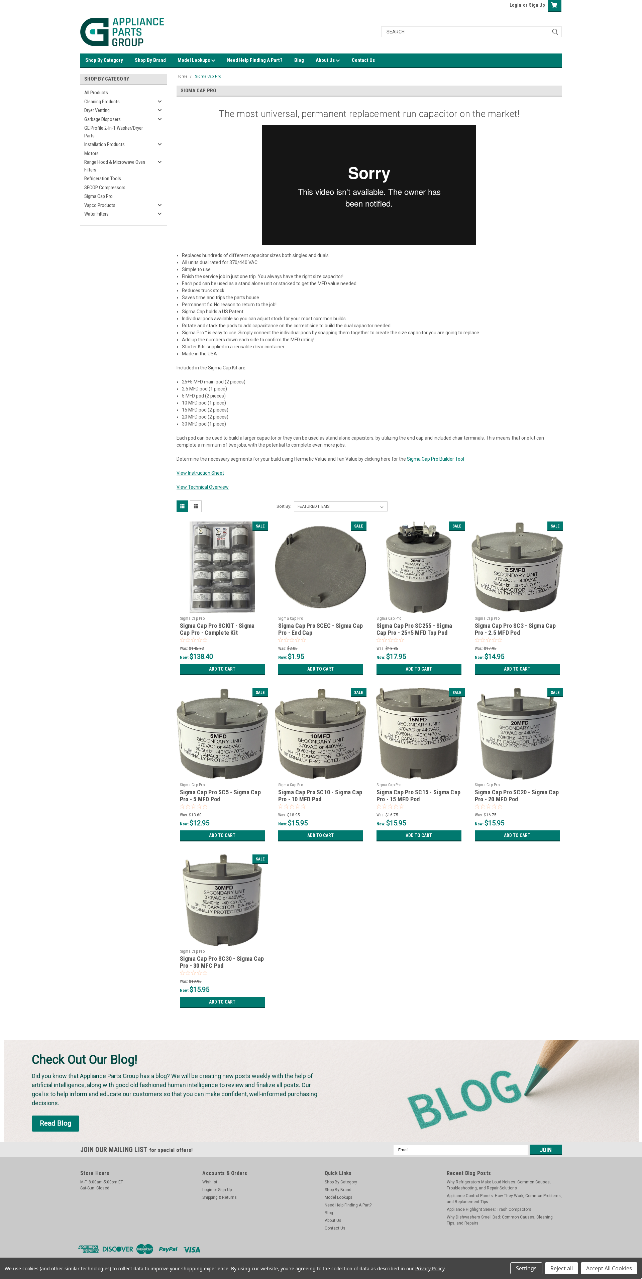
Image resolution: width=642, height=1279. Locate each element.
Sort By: (284, 506)
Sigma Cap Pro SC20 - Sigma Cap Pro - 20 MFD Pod (517, 796)
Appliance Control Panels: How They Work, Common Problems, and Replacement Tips (504, 1198)
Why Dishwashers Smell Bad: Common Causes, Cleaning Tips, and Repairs (500, 1220)
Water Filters (96, 214)
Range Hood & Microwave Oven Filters (114, 166)
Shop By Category (104, 60)
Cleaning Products (102, 102)
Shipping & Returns (219, 1197)
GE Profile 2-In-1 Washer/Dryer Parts (113, 132)
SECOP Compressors (104, 188)
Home (182, 76)
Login (515, 5)
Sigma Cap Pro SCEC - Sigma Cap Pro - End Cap (320, 629)
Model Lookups (194, 60)
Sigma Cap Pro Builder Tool (435, 459)
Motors (91, 153)
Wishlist (209, 1182)
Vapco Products (99, 205)
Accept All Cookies (609, 1268)
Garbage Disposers (102, 119)
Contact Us (363, 60)
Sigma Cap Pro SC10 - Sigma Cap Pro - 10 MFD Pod (320, 796)
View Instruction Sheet (200, 473)
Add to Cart (222, 669)
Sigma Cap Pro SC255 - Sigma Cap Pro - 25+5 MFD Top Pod (414, 629)
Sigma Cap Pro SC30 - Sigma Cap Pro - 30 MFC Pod (222, 962)
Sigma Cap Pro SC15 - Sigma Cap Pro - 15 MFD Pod (419, 796)
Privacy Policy (429, 1268)
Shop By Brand (150, 60)
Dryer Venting (97, 110)
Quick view (222, 608)
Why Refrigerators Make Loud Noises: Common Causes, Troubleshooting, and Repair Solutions (499, 1185)
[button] (55, 1124)
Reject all (561, 1268)
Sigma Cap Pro (98, 196)
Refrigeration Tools (102, 179)
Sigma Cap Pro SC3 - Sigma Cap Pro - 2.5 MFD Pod (515, 629)
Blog (299, 60)
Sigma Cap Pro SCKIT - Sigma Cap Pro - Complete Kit (217, 629)
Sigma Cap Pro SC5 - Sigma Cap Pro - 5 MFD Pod (220, 796)
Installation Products (104, 144)
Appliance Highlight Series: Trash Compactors (489, 1209)
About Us (326, 60)
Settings (526, 1268)
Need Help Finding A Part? (255, 60)
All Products (96, 93)
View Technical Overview (203, 487)
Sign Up (537, 5)
